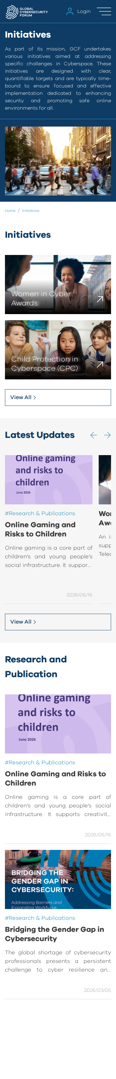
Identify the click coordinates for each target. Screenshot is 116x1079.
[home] (27, 11)
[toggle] (104, 11)
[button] (93, 435)
